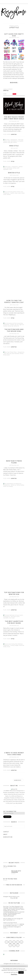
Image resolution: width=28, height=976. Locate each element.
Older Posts (17, 780)
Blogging (5, 867)
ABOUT (5, 834)
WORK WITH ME (7, 837)
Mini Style (14, 146)
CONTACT (6, 831)
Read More (14, 974)
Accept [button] (21, 972)
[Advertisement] (14, 850)
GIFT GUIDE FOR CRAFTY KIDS (14, 35)
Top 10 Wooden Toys (9, 866)
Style (12, 161)
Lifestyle (5, 90)
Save (15, 94)
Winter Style (14, 172)
